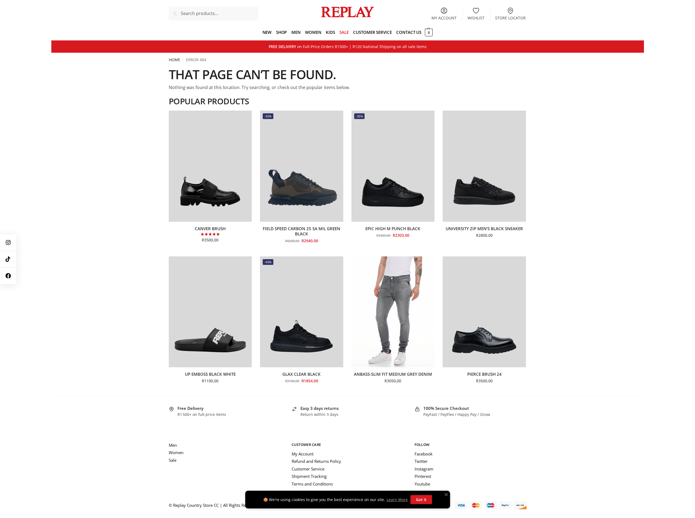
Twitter (421, 461)
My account (444, 17)
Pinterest (423, 476)
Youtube (422, 484)
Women (176, 452)
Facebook (424, 454)
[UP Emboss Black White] (210, 311)
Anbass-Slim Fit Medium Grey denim (393, 374)
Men (173, 445)
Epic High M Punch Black (392, 228)
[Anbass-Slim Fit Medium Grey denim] (393, 311)
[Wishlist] (243, 119)
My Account (303, 454)
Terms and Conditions (312, 484)
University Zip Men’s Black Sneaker (484, 228)
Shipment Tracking (309, 476)
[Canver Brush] (210, 166)
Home (174, 59)
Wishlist (476, 17)
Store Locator (510, 17)
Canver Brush (210, 228)
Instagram (424, 469)
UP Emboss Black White (210, 374)
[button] (428, 32)
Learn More (397, 499)
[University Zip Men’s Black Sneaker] (484, 166)
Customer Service (308, 469)
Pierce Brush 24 (484, 374)
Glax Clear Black (301, 374)
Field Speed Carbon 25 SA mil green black (301, 231)
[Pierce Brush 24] (484, 311)
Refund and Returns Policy (316, 461)
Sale (172, 460)
